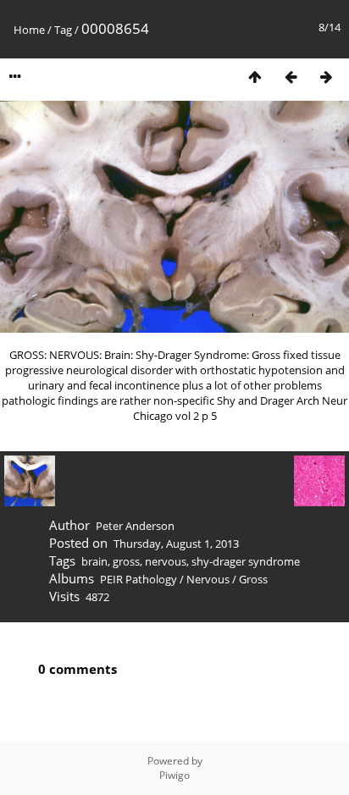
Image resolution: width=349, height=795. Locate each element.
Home (29, 29)
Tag (63, 29)
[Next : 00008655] (326, 76)
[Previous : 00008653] (290, 76)
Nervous (208, 579)
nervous (165, 561)
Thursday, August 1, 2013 (176, 543)
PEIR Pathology (138, 579)
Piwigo (174, 775)
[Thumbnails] (255, 76)
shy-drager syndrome (245, 561)
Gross (253, 579)
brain (94, 561)
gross (126, 561)
